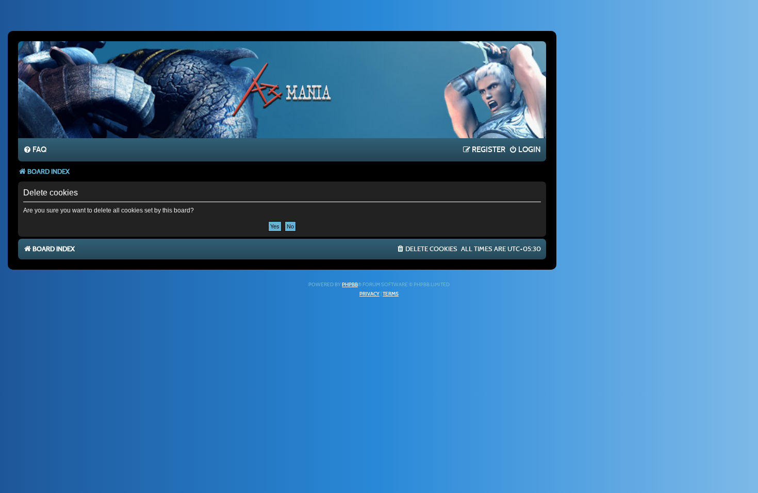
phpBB (350, 284)
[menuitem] (34, 150)
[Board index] (282, 89)
